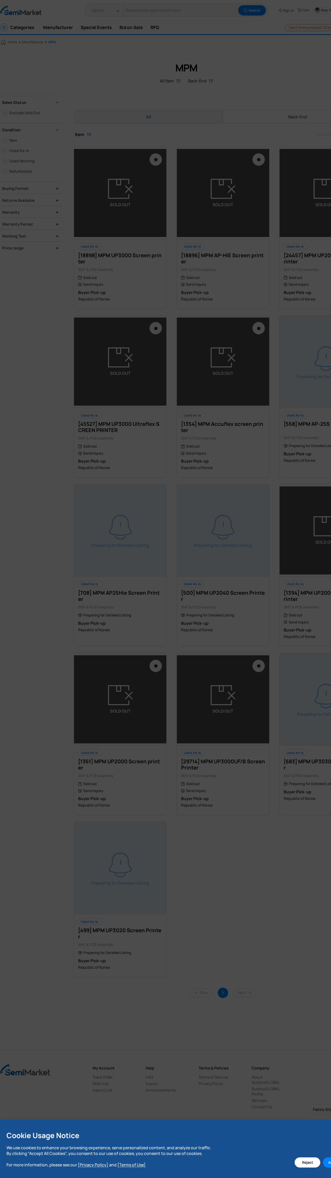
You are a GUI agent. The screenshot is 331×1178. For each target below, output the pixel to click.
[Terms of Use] (131, 1165)
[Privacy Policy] (93, 1165)
